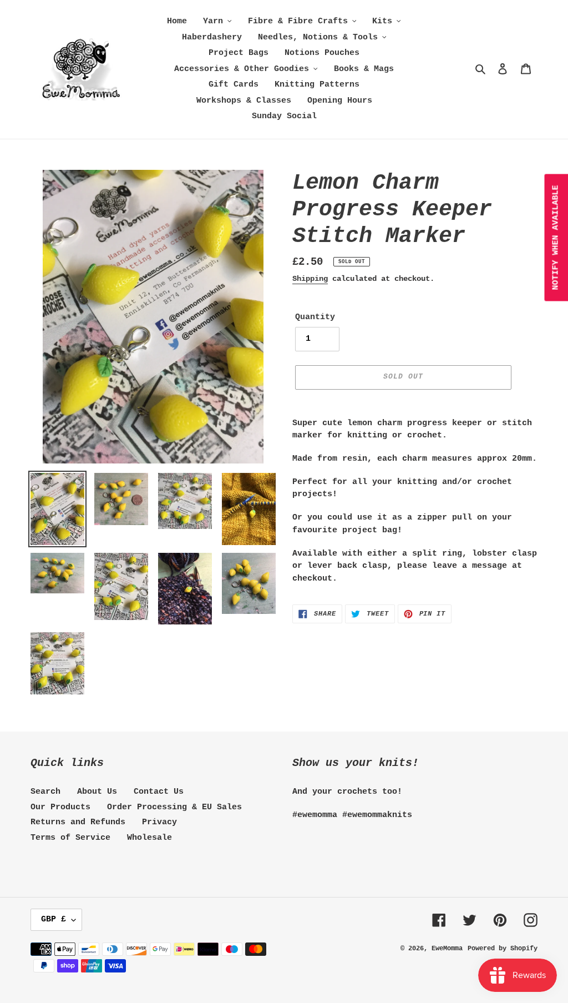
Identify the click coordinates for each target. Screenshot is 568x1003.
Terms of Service (70, 838)
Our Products (60, 807)
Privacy (159, 822)
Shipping (310, 278)
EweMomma (447, 948)
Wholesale (149, 838)
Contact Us (159, 792)
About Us (97, 792)
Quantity (315, 317)
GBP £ (53, 919)
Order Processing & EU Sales (174, 807)
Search (45, 792)
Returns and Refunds (78, 822)
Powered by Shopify (502, 948)
